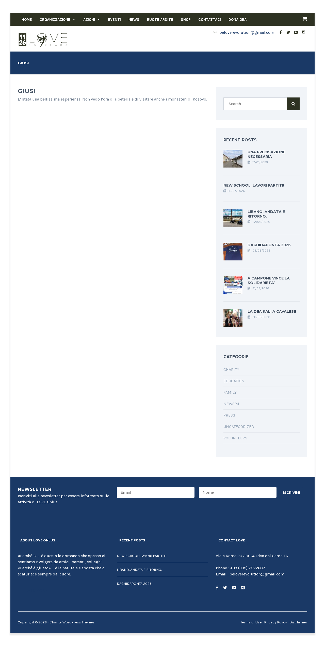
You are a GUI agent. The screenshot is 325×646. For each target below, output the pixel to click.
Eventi (114, 19)
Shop (186, 19)
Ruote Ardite (160, 19)
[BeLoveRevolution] (43, 39)
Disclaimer (298, 622)
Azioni (89, 19)
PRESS (229, 415)
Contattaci (209, 19)
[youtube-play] (296, 32)
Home (27, 19)
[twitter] (288, 32)
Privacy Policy (275, 622)
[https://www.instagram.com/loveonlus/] (243, 587)
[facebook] (280, 32)
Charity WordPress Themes (72, 622)
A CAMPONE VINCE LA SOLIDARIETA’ (269, 280)
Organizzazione (55, 19)
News (133, 19)
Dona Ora (238, 19)
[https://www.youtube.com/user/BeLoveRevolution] (234, 587)
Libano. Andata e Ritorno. (266, 214)
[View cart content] (302, 19)
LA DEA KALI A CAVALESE (272, 311)
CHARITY (231, 369)
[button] (73, 19)
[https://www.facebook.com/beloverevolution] (217, 587)
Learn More (35, 590)
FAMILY (230, 392)
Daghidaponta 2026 (269, 245)
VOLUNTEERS (235, 438)
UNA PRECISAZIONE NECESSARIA (266, 154)
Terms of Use (251, 622)
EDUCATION (234, 380)
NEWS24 (231, 403)
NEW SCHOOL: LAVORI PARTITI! (253, 185)
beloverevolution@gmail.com (246, 32)
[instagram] (303, 32)
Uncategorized (238, 426)
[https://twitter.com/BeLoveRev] (225, 587)
